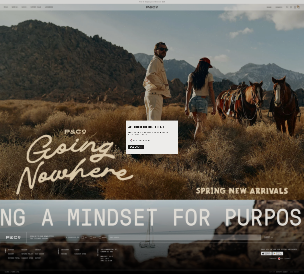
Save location (136, 147)
